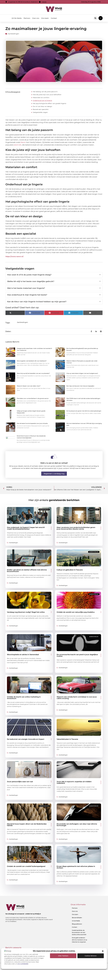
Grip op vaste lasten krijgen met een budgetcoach (82, 373)
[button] (103, 951)
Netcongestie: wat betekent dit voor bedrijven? (32, 361)
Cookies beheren (91, 956)
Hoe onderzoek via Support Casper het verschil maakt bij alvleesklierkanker (26, 528)
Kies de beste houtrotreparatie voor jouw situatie (32, 423)
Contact (54, 18)
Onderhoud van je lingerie (42, 100)
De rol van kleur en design (42, 106)
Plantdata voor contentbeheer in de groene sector (33, 398)
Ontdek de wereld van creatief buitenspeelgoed (26, 866)
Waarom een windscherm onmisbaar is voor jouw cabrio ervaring (77, 697)
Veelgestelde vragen (40, 112)
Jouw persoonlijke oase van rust (20, 782)
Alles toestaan (63, 956)
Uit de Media (76, 921)
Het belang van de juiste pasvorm (45, 92)
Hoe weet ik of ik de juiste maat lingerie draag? (54, 275)
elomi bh (17, 145)
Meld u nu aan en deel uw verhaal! (54, 463)
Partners (27, 18)
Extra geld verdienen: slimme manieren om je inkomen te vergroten (79, 940)
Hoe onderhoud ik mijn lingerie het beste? (54, 295)
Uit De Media (17, 18)
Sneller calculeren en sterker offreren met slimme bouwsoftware (27, 570)
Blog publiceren (77, 924)
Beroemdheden (77, 917)
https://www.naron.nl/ (14, 256)
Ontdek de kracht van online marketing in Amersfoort (24, 697)
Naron (23, 142)
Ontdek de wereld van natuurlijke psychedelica (75, 612)
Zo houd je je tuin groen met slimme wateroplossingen (83, 411)
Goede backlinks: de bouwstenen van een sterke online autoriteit (79, 932)
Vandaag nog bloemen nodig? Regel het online (26, 612)
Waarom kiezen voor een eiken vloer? (28, 386)
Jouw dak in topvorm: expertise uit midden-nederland (74, 782)
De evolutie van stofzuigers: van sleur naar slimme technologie (77, 824)
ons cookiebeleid (22, 964)
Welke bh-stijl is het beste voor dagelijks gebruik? (54, 281)
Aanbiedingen (13, 34)
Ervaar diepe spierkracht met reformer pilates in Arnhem (76, 867)
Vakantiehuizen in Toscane (67, 739)
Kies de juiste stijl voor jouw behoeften (47, 95)
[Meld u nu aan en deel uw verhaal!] (54, 456)
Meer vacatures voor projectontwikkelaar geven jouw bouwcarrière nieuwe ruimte (76, 528)
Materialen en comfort (41, 97)
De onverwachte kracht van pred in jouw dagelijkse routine (77, 655)
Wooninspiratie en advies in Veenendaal (23, 655)
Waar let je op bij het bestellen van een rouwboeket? (33, 373)
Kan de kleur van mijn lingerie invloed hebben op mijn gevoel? (54, 302)
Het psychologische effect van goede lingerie (49, 103)
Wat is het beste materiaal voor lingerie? (54, 288)
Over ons (35, 18)
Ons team (45, 18)
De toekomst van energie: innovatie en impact (25, 739)
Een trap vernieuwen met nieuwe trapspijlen (80, 386)
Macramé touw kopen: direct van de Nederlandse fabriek (27, 824)
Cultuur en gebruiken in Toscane (70, 570)
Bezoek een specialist (41, 109)
